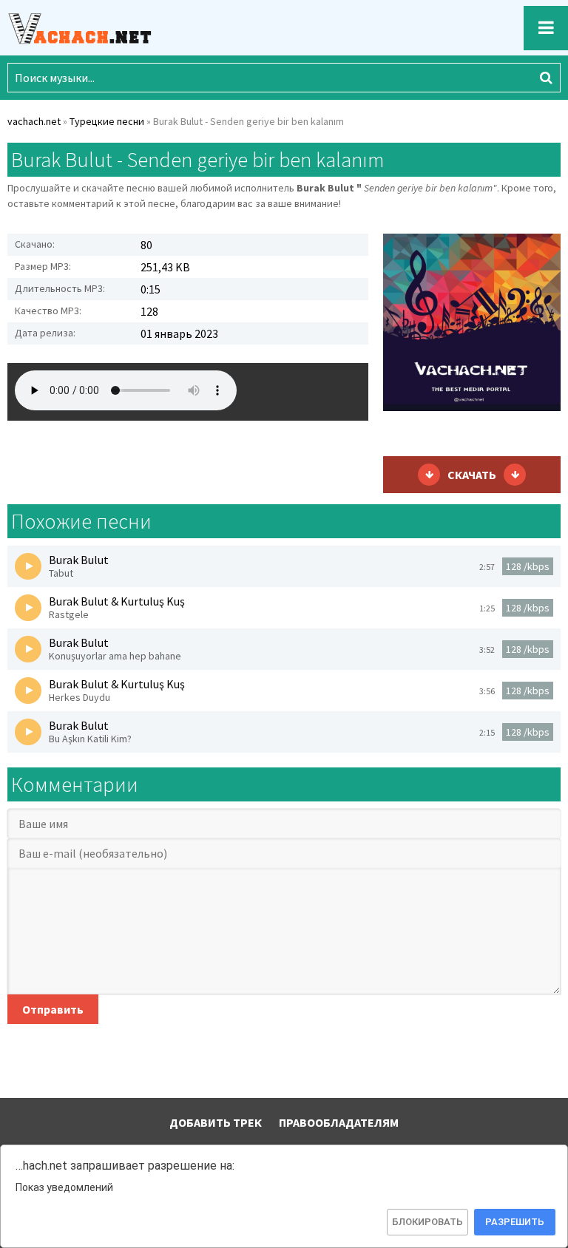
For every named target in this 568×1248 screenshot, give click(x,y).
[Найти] (546, 77)
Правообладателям (339, 1122)
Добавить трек (215, 1122)
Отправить (53, 1009)
